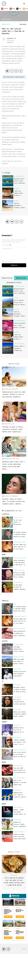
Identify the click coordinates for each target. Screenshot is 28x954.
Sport (20, 8)
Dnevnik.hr (6, 8)
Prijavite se (14, 265)
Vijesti (13, 8)
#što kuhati (23, 24)
